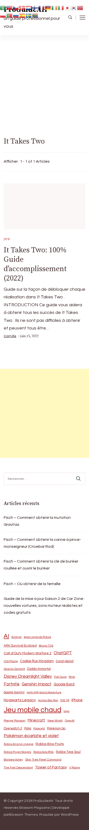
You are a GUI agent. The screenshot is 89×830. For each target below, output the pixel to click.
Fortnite (12, 684)
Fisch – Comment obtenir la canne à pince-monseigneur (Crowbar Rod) (42, 543)
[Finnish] (35, 7)
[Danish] (22, 7)
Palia (27, 728)
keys (66, 711)
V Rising (74, 767)
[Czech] (16, 7)
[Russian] (16, 15)
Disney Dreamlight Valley (28, 676)
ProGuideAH (43, 801)
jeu (7, 239)
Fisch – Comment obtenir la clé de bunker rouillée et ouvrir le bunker (41, 564)
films (72, 676)
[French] (42, 7)
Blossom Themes (23, 814)
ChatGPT (63, 653)
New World (55, 720)
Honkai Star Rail (48, 700)
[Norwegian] (80, 7)
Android (16, 637)
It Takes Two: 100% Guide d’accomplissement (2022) (35, 264)
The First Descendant (18, 767)
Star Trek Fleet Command (43, 759)
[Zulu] (35, 15)
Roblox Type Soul (68, 752)
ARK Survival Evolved (20, 645)
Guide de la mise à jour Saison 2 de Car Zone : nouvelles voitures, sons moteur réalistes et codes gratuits (44, 605)
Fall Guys (60, 676)
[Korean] (74, 7)
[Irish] (54, 7)
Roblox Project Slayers (17, 752)
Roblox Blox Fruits (50, 744)
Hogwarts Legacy (20, 700)
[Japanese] (67, 7)
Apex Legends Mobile (37, 637)
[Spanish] (22, 15)
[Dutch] (29, 7)
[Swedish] (29, 15)
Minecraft (36, 720)
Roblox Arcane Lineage (18, 744)
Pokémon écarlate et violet (31, 735)
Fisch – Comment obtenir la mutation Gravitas (37, 521)
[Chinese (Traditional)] (9, 7)
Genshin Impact (36, 684)
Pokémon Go (56, 728)
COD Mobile (11, 661)
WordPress (70, 814)
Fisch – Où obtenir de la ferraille (32, 584)
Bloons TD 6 (46, 645)
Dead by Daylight (14, 669)
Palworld (39, 728)
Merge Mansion (14, 720)
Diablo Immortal (39, 669)
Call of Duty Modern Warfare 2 (27, 653)
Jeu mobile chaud (32, 710)
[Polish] (3, 15)
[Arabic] (3, 7)
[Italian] (61, 7)
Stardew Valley (13, 759)
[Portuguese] (9, 15)
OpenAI (69, 720)
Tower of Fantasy (51, 767)
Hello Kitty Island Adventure (44, 692)
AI (6, 636)
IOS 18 (64, 700)
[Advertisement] (44, 82)
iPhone (77, 700)
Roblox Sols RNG (43, 752)
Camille (10, 336)
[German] (48, 7)
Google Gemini (14, 692)
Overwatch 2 (13, 728)
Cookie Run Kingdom (37, 661)
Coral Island (64, 661)
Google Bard (64, 684)
